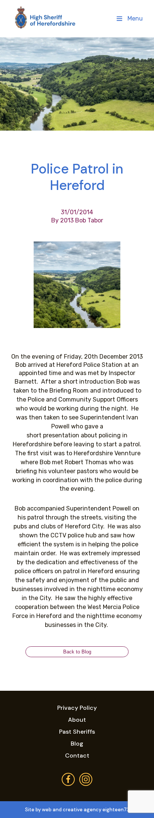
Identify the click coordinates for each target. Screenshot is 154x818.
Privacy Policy (77, 708)
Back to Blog (77, 652)
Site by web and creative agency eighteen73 (77, 809)
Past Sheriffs (77, 732)
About (77, 720)
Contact (77, 755)
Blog (77, 743)
